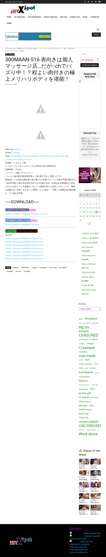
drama (87, 359)
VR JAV (84, 285)
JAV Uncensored (88, 255)
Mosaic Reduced (89, 264)
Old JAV (85, 272)
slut (91, 405)
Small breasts (85, 409)
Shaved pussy (84, 401)
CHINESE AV (87, 233)
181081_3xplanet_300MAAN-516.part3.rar (24, 245)
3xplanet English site (92, 533)
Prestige (16, 152)
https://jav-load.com (78, 547)
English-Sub (86, 242)
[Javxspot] (22, 9)
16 (99, 208)
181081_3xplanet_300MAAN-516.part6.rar (24, 255)
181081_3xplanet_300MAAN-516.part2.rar (24, 242)
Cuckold (83, 351)
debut (81, 360)
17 (81, 212)
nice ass (28, 159)
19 (87, 212)
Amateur (17, 149)
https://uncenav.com (78, 552)
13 (90, 208)
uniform (82, 430)
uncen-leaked (88, 421)
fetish (81, 368)
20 (90, 212)
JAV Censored (10, 48)
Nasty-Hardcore (84, 385)
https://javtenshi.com (79, 549)
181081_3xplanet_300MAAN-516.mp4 (22, 224)
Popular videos (88, 277)
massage (64, 156)
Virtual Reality (91, 430)
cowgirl (90, 343)
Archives (82, 304)
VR (98, 430)
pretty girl (85, 393)
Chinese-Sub (87, 238)
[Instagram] (88, 1)
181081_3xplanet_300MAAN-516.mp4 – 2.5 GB (26, 214)
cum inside (18, 159)
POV (92, 388)
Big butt (95, 323)
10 (81, 208)
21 (93, 212)
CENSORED (16, 156)
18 (84, 212)
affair (81, 319)
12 (87, 208)
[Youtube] (99, 1)
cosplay (8, 159)
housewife (44, 156)
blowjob (84, 331)
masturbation (84, 376)
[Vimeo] (95, 1)
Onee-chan (83, 389)
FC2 (96, 364)
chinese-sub (83, 339)
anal (80, 323)
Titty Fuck (83, 417)
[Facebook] (85, 1)
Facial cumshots (85, 364)
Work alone (88, 433)
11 (84, 208)
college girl (94, 339)
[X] (92, 1)
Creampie (54, 156)
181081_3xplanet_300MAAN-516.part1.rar (23, 238)
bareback (87, 323)
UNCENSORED (90, 425)
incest (97, 373)
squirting (83, 413)
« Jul (88, 224)
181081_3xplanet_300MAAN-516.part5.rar (24, 252)
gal (86, 368)
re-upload (84, 397)
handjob (92, 368)
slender (83, 405)
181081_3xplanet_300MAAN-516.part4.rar (24, 248)
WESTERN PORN (89, 290)
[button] (98, 29)
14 (93, 208)
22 (96, 212)
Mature (83, 380)
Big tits (84, 327)
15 (96, 208)
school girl (95, 397)
